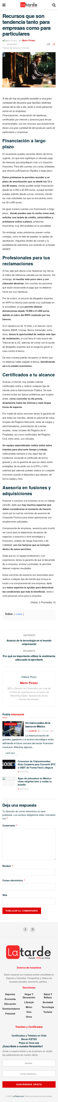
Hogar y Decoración (29, 996)
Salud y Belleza (48, 996)
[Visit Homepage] (29, 5)
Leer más (11, 753)
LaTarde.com (18, 1096)
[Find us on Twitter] (32, 929)
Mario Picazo (28, 40)
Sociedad (48, 1002)
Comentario (9, 825)
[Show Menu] (3, 5)
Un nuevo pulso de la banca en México (37, 724)
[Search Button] (54, 5)
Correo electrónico (13, 880)
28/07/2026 (23, 772)
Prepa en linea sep (29, 1042)
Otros (29, 1016)
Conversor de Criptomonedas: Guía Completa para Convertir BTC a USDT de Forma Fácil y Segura (37, 764)
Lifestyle (29, 1002)
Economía (10, 724)
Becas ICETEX (29, 1039)
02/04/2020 (12, 44)
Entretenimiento (11, 1008)
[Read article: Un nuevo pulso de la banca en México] (13, 728)
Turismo (47, 1011)
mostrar (18, 614)
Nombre (7, 865)
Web (4, 895)
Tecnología (48, 1007)
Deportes (10, 994)
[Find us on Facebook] (25, 929)
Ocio (29, 1011)
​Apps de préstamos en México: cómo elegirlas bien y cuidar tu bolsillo (35, 781)
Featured (10, 1013)
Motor (29, 1007)
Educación (10, 1003)
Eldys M (32, 731)
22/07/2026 (23, 789)
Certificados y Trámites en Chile (29, 1035)
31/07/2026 (44, 731)
